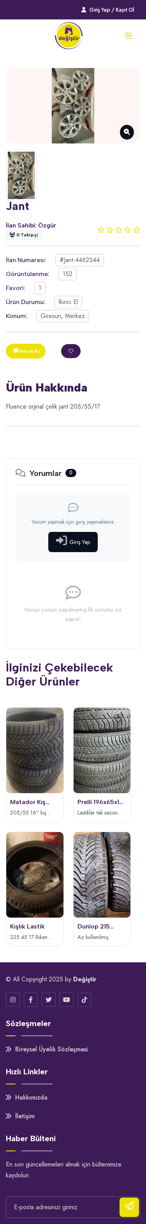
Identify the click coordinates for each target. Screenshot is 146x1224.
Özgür (47, 225)
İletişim (24, 1116)
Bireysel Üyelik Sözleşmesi (50, 1049)
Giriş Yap (79, 542)
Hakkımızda (30, 1097)
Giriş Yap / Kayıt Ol (111, 10)
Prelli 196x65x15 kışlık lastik (100, 802)
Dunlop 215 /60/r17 (93, 927)
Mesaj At (29, 351)
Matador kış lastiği (28, 802)
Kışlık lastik (27, 926)
